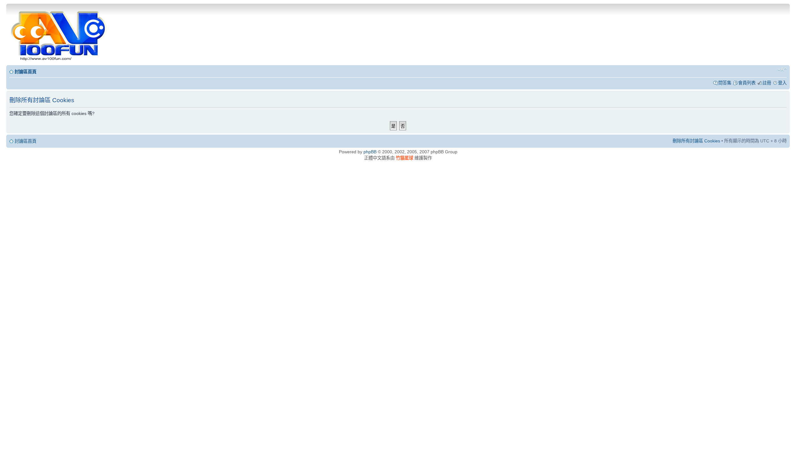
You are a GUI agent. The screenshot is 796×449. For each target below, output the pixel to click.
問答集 (724, 82)
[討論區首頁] (59, 33)
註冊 (766, 82)
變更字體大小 (782, 69)
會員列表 (747, 82)
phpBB (370, 151)
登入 (782, 82)
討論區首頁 (25, 71)
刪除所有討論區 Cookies (696, 140)
